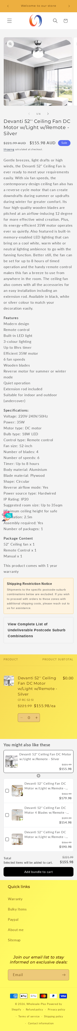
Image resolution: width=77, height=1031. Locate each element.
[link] (11, 761)
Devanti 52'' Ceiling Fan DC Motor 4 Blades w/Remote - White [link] (45, 810)
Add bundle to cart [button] (38, 872)
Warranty (15, 899)
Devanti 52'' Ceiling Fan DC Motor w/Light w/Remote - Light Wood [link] (45, 786)
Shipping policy (53, 1016)
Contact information (41, 1023)
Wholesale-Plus (36, 1004)
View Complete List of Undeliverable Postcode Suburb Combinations (37, 630)
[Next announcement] (69, 6)
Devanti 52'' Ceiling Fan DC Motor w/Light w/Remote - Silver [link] (45, 756)
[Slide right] (48, 113)
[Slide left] (29, 113)
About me (16, 930)
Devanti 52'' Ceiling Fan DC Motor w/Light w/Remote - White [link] (45, 834)
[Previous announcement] (8, 6)
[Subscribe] (63, 974)
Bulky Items (17, 909)
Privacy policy (57, 1009)
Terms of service (28, 1016)
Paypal (13, 919)
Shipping (9, 149)
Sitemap (14, 940)
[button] (9, 21)
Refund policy (34, 1009)
